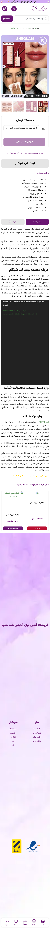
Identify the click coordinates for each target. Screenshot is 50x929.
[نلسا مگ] (16, 921)
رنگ (43, 129)
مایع (24, 28)
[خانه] (43, 921)
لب (28, 28)
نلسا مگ (16, 924)
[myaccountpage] (14, 8)
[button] (46, 66)
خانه (37, 28)
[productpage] (37, 493)
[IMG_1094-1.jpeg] (25, 66)
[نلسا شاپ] (34, 921)
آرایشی (32, 28)
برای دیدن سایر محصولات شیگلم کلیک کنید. (30, 476)
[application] (25, 342)
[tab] (37, 222)
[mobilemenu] (4, 8)
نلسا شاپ (34, 924)
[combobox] (31, 18)
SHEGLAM (44, 422)
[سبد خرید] (25, 922)
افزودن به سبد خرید (24, 142)
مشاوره (7, 924)
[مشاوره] (7, 921)
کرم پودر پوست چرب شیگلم (12, 503)
